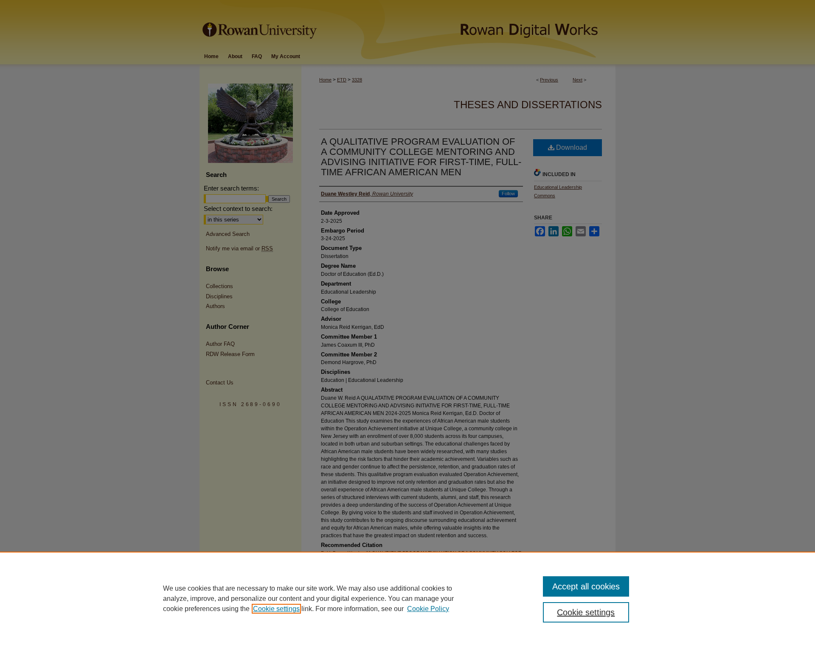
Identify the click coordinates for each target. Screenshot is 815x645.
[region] (407, 598)
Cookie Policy (428, 608)
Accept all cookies (586, 586)
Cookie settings (276, 608)
